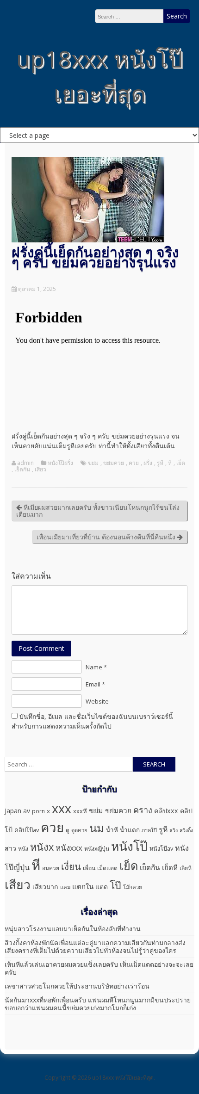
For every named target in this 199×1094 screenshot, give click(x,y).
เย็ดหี (170, 867)
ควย (134, 463)
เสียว (40, 469)
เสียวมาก (45, 886)
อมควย (50, 867)
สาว (10, 848)
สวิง (173, 830)
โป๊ (115, 885)
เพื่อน (89, 868)
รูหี (160, 463)
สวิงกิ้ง (186, 830)
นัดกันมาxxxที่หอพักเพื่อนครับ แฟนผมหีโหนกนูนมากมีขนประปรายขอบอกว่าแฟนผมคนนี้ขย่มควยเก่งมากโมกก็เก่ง (98, 1003)
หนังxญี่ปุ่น (96, 849)
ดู (67, 830)
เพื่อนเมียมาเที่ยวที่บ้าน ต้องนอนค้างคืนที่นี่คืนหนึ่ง (107, 536)
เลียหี (186, 868)
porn (38, 811)
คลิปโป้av (26, 830)
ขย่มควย (113, 463)
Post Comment (41, 648)
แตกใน (82, 886)
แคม (65, 887)
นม (96, 827)
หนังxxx (69, 847)
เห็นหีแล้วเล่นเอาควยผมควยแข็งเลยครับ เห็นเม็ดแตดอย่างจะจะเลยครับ (99, 968)
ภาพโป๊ (149, 830)
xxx (61, 808)
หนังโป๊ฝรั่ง (60, 463)
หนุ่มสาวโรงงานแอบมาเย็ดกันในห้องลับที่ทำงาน (73, 928)
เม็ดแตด (107, 868)
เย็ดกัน (22, 469)
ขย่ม (93, 463)
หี (170, 463)
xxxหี (80, 811)
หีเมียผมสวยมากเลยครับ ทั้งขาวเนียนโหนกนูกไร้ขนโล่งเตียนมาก (98, 511)
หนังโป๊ (129, 846)
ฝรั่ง (147, 463)
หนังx (42, 846)
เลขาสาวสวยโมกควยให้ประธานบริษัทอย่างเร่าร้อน (77, 986)
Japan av (17, 810)
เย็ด (180, 463)
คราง (142, 810)
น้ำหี (112, 830)
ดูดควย (79, 830)
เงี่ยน (71, 866)
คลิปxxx (166, 810)
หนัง (23, 849)
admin (25, 463)
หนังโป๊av (161, 848)
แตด (101, 886)
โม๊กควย (132, 887)
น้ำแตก (130, 830)
